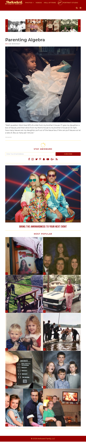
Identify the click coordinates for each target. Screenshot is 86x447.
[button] (77, 8)
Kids (7, 44)
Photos (29, 3)
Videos (39, 3)
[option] (16, 25)
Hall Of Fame (50, 3)
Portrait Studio (68, 2)
